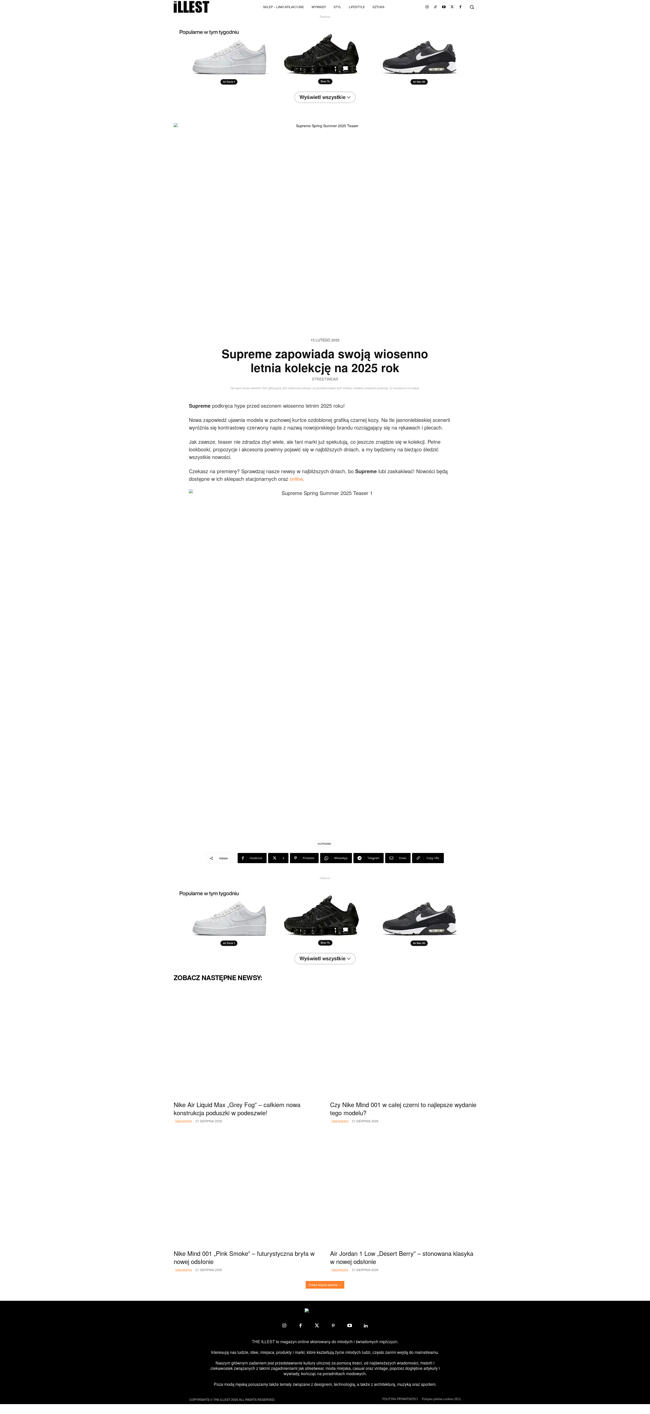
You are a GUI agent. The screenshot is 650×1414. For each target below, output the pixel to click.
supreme (324, 844)
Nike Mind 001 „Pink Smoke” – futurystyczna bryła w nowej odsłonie (244, 1257)
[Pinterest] (333, 1325)
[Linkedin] (366, 1325)
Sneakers (183, 1121)
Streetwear (325, 379)
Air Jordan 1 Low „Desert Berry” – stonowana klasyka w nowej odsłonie (401, 1257)
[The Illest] (191, 7)
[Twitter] (452, 6)
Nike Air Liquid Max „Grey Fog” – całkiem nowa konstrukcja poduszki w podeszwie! (237, 1108)
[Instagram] (427, 6)
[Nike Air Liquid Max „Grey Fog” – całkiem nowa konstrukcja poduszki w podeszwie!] (247, 1042)
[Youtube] (443, 6)
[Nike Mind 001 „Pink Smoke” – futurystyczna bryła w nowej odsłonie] (247, 1191)
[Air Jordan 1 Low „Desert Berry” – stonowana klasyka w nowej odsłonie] (403, 1191)
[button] (471, 6)
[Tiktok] (435, 6)
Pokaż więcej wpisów (323, 1285)
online (296, 478)
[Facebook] (460, 6)
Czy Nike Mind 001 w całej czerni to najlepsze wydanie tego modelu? (403, 1108)
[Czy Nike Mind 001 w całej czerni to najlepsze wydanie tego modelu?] (403, 1042)
